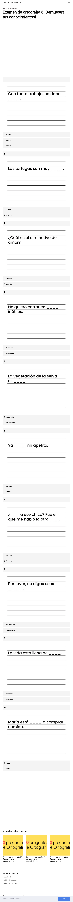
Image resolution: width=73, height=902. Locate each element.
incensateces (10, 630)
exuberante (10, 417)
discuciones (10, 353)
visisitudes (9, 694)
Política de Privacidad (10, 883)
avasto (8, 140)
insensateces (10, 625)
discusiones (10, 348)
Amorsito (9, 284)
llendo (8, 763)
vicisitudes (9, 699)
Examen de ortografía (10, 9)
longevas (9, 215)
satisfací (9, 486)
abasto (8, 135)
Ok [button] (64, 899)
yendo (8, 769)
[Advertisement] (36, 34)
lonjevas (8, 209)
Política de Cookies (10, 880)
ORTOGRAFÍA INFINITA (12, 2)
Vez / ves (9, 555)
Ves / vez (9, 561)
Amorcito (9, 279)
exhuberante (10, 423)
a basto (8, 146)
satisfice (8, 492)
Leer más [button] (18, 899)
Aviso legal (7, 877)
